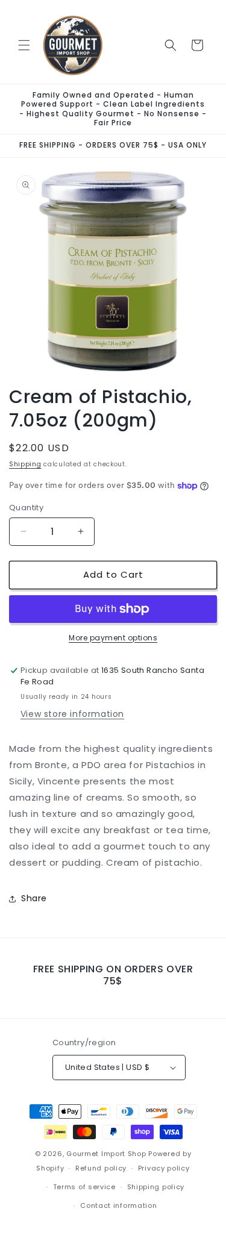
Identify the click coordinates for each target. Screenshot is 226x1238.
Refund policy (101, 1168)
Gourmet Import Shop (106, 1153)
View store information (72, 714)
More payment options (113, 638)
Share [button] (34, 898)
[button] (24, 45)
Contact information (118, 1205)
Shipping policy (156, 1187)
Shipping (25, 464)
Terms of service (84, 1187)
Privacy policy (164, 1168)
